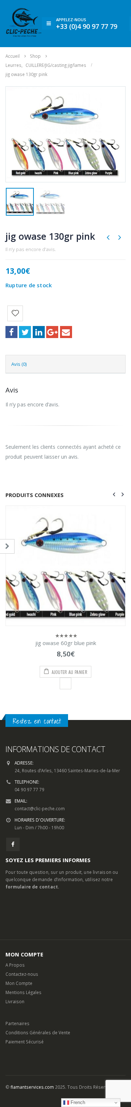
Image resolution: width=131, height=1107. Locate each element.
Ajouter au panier (69, 620)
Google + (52, 332)
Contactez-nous (21, 923)
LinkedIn (39, 332)
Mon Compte (18, 932)
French (77, 1102)
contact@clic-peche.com (40, 757)
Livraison (14, 950)
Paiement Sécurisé (24, 990)
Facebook (11, 332)
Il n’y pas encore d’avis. (30, 249)
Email (66, 332)
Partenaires (17, 972)
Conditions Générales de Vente (37, 981)
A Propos (15, 914)
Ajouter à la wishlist (65, 632)
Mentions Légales (23, 941)
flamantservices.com (32, 1036)
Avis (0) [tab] (19, 364)
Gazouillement (25, 332)
